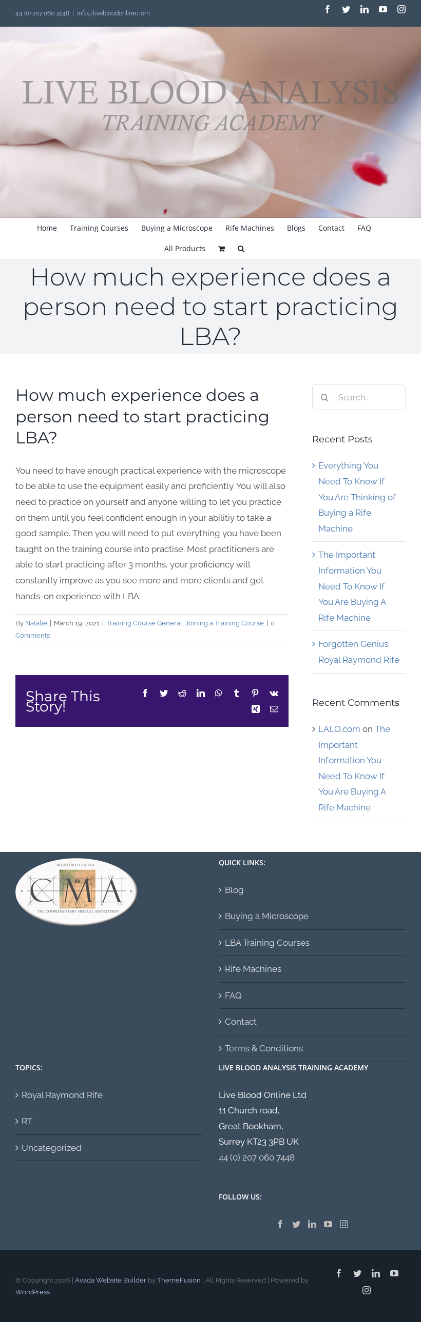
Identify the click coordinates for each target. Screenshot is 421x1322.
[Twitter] (296, 1224)
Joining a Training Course (224, 623)
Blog (234, 890)
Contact (241, 1021)
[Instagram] (344, 1224)
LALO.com (339, 729)
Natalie (36, 623)
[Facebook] (280, 1224)
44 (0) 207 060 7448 (257, 1157)
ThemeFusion (179, 1280)
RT (27, 1121)
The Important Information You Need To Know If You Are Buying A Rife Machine (352, 586)
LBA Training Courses (267, 943)
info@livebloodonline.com (113, 13)
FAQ (233, 995)
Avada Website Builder (110, 1280)
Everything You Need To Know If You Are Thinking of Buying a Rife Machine (357, 496)
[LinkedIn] (312, 1224)
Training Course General (144, 623)
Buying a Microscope (267, 916)
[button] (241, 248)
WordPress (32, 1292)
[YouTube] (328, 1224)
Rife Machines (253, 969)
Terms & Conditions (264, 1048)
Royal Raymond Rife (62, 1095)
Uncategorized (52, 1148)
